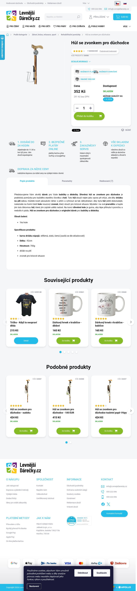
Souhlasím (102, 573)
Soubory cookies (73, 494)
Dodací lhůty (11, 498)
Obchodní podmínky (35, 3)
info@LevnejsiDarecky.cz (116, 486)
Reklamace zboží (54, 3)
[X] (108, 504)
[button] (60, 352)
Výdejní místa (11, 494)
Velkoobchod (41, 494)
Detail (26, 341)
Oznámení (71, 498)
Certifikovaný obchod (45, 498)
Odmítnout (83, 573)
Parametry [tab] (67, 181)
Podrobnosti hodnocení (108, 51)
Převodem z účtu (13, 524)
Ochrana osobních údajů (77, 490)
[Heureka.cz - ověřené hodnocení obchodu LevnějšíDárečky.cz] (79, 521)
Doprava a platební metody (17, 490)
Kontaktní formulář (114, 513)
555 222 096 (111, 492)
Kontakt (39, 486)
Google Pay (11, 533)
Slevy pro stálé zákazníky (16, 503)
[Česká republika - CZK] (117, 3)
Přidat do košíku (85, 116)
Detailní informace (79, 61)
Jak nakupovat (12, 486)
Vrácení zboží (72, 507)
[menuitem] (13, 26)
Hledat (78, 17)
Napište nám (41, 490)
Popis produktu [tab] (27, 181)
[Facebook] (103, 504)
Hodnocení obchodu (14, 3)
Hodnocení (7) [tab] (106, 181)
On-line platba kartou (15, 541)
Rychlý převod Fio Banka (16, 528)
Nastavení (34, 586)
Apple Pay (10, 537)
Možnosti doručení (103, 72)
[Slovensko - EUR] (125, 3)
